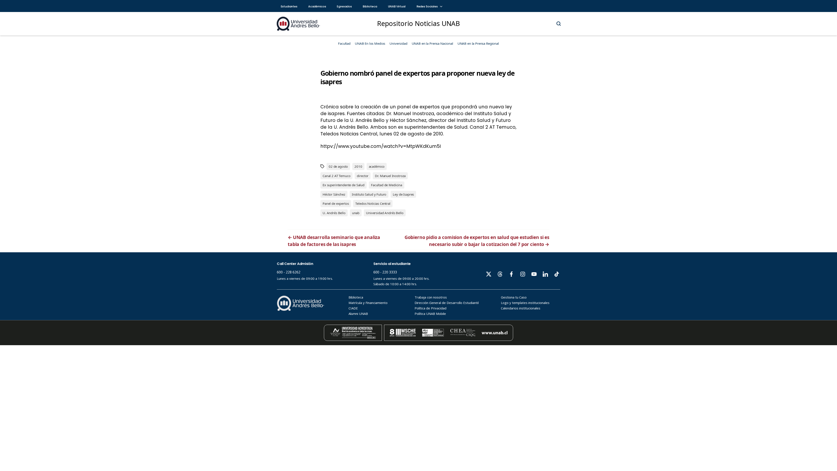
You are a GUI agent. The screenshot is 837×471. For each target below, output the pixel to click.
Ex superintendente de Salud (343, 185)
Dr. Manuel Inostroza (390, 176)
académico (377, 166)
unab (355, 213)
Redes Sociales (427, 6)
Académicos (317, 6)
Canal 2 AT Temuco (336, 176)
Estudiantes (289, 6)
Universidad (398, 43)
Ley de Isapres (403, 194)
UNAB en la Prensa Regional (478, 43)
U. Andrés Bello (334, 213)
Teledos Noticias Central (372, 203)
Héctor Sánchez (334, 194)
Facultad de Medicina (386, 185)
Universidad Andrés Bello (384, 213)
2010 (358, 166)
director (362, 176)
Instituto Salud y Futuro (369, 194)
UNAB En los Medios (370, 43)
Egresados (344, 6)
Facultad (344, 43)
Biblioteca (370, 6)
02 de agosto (338, 166)
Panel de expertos (336, 203)
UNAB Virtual (397, 6)
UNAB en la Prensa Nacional (432, 43)
